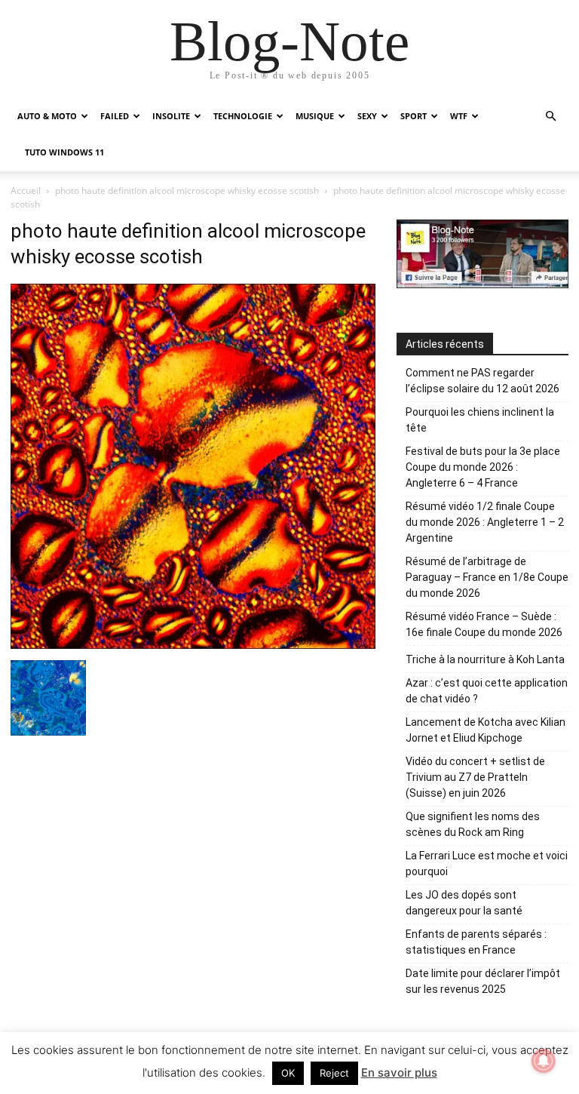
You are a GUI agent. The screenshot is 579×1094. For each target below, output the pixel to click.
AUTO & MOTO (47, 115)
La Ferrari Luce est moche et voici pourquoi (487, 863)
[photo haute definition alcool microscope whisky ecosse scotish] (193, 644)
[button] (550, 116)
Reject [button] (334, 1073)
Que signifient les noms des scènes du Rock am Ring (473, 824)
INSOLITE (171, 115)
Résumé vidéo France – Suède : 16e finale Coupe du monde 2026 (484, 624)
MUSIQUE (315, 115)
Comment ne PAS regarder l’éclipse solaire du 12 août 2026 (482, 381)
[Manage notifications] (544, 1061)
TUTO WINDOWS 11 (64, 152)
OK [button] (288, 1073)
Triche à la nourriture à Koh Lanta (485, 659)
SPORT (413, 115)
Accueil (26, 190)
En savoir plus (399, 1072)
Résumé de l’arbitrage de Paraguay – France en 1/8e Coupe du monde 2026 (487, 577)
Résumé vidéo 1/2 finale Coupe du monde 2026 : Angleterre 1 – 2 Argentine (485, 522)
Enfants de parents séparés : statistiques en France (476, 942)
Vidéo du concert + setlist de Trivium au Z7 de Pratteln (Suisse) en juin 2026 (475, 777)
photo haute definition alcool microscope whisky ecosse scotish (187, 190)
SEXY (367, 115)
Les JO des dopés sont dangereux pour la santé (464, 903)
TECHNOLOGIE (242, 115)
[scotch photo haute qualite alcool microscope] (48, 731)
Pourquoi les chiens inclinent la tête (480, 420)
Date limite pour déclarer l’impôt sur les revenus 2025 (483, 981)
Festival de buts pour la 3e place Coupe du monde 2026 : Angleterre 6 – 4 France (483, 467)
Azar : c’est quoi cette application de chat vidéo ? (487, 691)
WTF (458, 115)
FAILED (114, 115)
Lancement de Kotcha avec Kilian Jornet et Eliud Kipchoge (485, 730)
